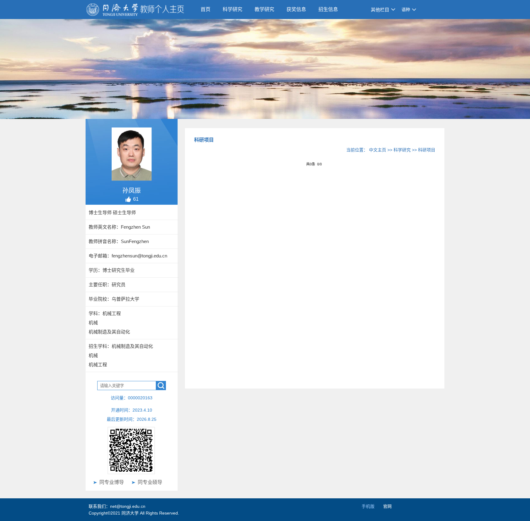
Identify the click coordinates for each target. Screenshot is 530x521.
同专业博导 (111, 482)
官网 (387, 506)
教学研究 (264, 9)
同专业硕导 (150, 482)
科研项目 (426, 149)
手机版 (368, 506)
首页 (205, 9)
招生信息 (328, 9)
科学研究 (232, 9)
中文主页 (377, 149)
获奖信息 (296, 9)
